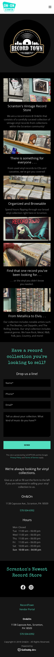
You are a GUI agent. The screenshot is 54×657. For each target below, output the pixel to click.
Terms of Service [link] (32, 457)
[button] (50, 7)
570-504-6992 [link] (27, 510)
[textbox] (27, 383)
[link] (9, 7)
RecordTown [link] (27, 605)
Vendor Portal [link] (27, 609)
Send (27, 445)
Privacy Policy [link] (15, 457)
